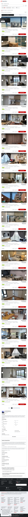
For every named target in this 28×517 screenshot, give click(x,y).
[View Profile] (3, 17)
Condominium (10, 442)
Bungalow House (23, 442)
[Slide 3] (13, 26)
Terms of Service (12, 514)
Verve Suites (21, 509)
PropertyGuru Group (4, 481)
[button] (2, 10)
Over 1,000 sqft (7, 464)
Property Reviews (3, 499)
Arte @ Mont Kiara (22, 510)
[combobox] (13, 5)
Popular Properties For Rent (16, 498)
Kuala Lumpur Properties (22, 499)
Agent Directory (3, 501)
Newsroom (10, 482)
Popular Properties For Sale (10, 498)
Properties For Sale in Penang (10, 501)
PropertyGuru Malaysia (3, 498)
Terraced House (7, 442)
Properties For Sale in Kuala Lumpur (10, 503)
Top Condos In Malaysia (22, 507)
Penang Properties (22, 501)
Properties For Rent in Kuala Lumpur (16, 503)
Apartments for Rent (16, 509)
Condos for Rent (16, 510)
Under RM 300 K (8, 457)
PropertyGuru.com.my (3, 492)
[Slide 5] (14, 26)
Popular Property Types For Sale (10, 507)
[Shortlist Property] (25, 17)
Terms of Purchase (21, 514)
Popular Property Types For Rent (16, 507)
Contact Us (10, 481)
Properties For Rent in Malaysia (16, 500)
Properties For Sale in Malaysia (10, 500)
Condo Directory (3, 500)
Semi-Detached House (18, 442)
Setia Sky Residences (22, 508)
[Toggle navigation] (27, 1)
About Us (2, 482)
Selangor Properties (22, 500)
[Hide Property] (23, 17)
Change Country (18, 481)
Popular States (22, 497)
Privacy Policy (16, 514)
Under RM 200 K (3, 457)
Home (2, 3)
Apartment (14, 442)
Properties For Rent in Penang (16, 501)
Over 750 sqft (3, 464)
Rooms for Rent (16, 511)
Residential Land (4, 443)
